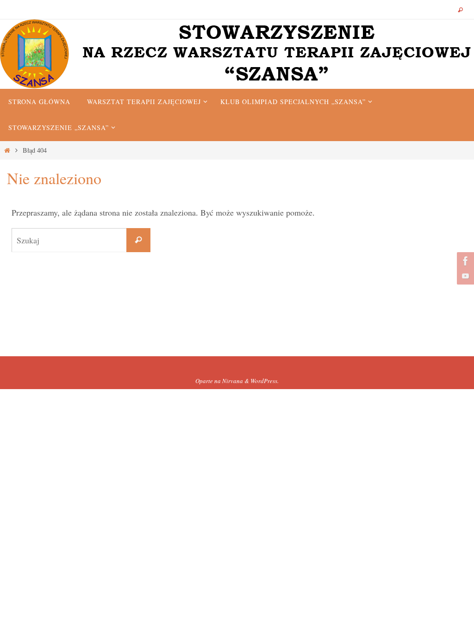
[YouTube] (464, 276)
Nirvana (232, 381)
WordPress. (264, 381)
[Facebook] (464, 261)
